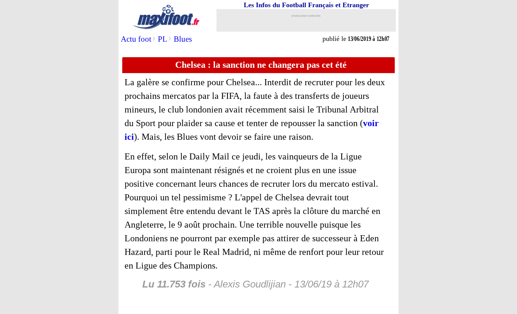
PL (162, 39)
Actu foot (136, 39)
